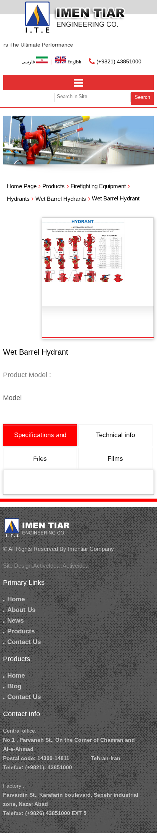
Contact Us (24, 642)
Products (53, 186)
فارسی (28, 62)
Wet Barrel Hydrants (60, 198)
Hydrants (18, 198)
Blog (14, 686)
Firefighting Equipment (98, 186)
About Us (21, 609)
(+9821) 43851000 (118, 61)
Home (16, 599)
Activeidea (75, 565)
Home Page (22, 186)
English (73, 62)
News (15, 620)
